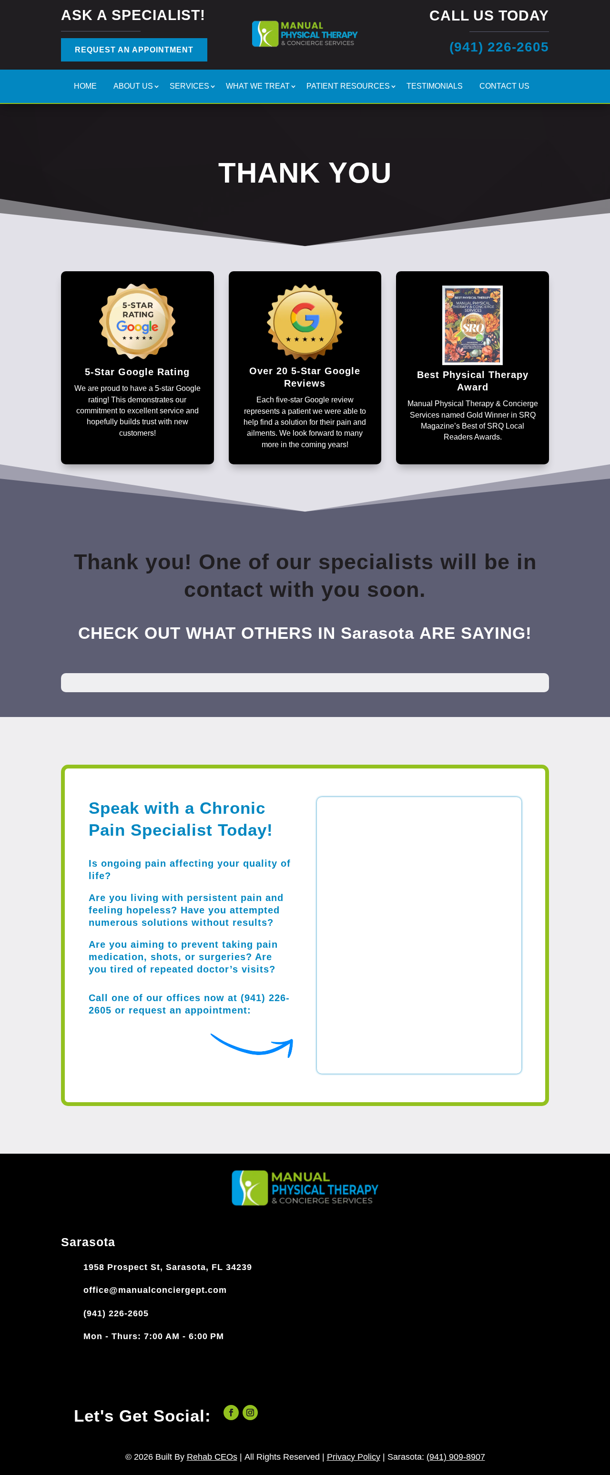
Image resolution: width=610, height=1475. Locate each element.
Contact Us (504, 86)
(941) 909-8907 (456, 1457)
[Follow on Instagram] (250, 1412)
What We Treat (258, 86)
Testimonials (435, 86)
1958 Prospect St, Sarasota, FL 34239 (167, 1267)
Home (85, 86)
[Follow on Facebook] (231, 1412)
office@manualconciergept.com (155, 1290)
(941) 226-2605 (116, 1313)
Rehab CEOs (212, 1457)
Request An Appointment (134, 50)
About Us (133, 86)
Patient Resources (348, 86)
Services (189, 86)
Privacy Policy (353, 1457)
